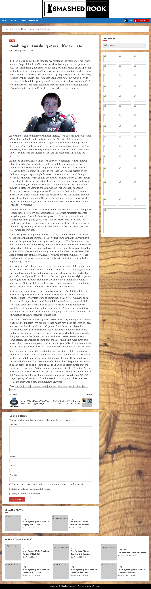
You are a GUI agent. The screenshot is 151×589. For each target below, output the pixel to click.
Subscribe (142, 20)
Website (13, 475)
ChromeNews (83, 586)
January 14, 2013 (28, 51)
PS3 (70, 386)
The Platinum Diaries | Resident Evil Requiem (79, 523)
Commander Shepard (39, 386)
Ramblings (77, 386)
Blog (13, 20)
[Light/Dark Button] (126, 20)
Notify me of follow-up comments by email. (30, 489)
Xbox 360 (13, 389)
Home (4, 20)
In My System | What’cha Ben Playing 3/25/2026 (36, 571)
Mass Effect (52, 386)
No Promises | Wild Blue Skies (132, 552)
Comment (14, 424)
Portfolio (34, 20)
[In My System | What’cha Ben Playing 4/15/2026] (13, 523)
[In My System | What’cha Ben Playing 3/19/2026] (61, 571)
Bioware (27, 386)
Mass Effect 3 (62, 386)
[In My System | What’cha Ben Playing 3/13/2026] (109, 571)
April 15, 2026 (30, 528)
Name (12, 456)
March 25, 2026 (30, 576)
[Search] (131, 20)
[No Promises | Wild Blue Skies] (109, 552)
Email (12, 465)
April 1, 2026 (76, 528)
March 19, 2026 (78, 576)
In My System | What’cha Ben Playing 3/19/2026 (84, 571)
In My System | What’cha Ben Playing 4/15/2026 (36, 523)
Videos (22, 20)
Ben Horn (15, 51)
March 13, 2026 (126, 576)
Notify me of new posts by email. (26, 493)
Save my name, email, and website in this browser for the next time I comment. (47, 484)
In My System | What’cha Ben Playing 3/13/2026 (131, 571)
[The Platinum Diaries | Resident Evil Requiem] (60, 523)
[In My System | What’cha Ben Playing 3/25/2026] (13, 571)
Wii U (85, 386)
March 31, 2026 (126, 556)
